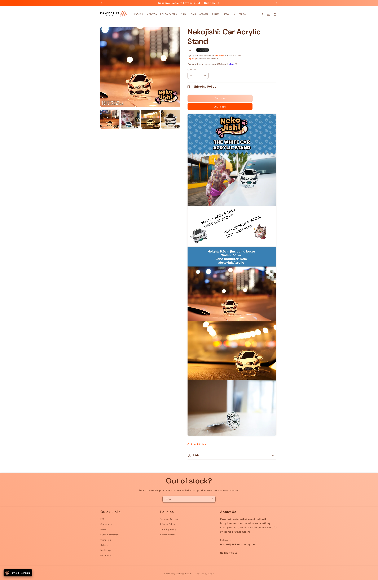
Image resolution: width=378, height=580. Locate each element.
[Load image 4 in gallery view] (170, 119)
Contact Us (106, 524)
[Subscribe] (212, 499)
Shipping (192, 58)
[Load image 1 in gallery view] (109, 119)
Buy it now (220, 106)
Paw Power (220, 55)
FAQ (102, 519)
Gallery (104, 545)
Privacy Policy (167, 524)
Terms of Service (169, 519)
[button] (262, 14)
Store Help (105, 540)
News (103, 529)
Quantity (192, 69)
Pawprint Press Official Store (183, 574)
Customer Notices (110, 534)
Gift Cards (105, 555)
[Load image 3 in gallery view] (150, 119)
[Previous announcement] (101, 3)
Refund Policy (167, 534)
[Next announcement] (276, 3)
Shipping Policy (168, 529)
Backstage (105, 550)
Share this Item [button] (198, 444)
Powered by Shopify (205, 574)
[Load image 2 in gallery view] (130, 119)
